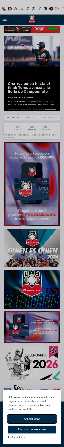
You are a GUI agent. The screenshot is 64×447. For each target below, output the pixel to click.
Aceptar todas (32, 418)
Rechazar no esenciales (32, 429)
